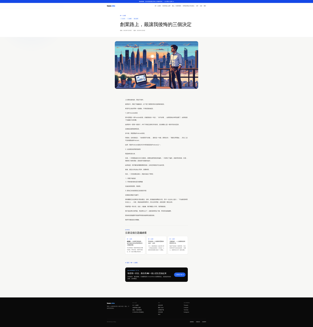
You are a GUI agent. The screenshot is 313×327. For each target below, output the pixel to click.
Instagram (186, 312)
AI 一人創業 (158, 6)
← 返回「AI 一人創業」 (132, 262)
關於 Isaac (161, 307)
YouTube (186, 309)
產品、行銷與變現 (176, 6)
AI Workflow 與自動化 (188, 6)
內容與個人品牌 (166, 6)
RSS (159, 314)
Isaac (111, 6)
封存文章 (160, 312)
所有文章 (160, 305)
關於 (205, 6)
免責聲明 (204, 321)
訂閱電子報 (161, 309)
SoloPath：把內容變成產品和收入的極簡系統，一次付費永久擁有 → (156, 1)
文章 (197, 6)
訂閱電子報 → (180, 274)
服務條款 (192, 321)
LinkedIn (186, 307)
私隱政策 (198, 321)
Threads (186, 305)
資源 (201, 6)
